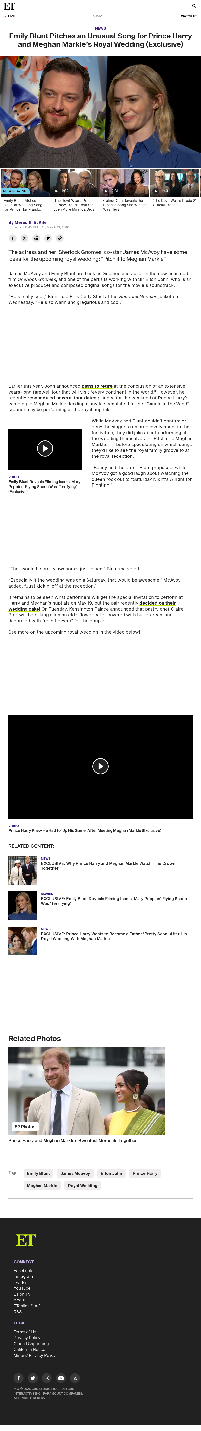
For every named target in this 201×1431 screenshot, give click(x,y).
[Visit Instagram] (47, 1379)
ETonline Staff (27, 1306)
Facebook (23, 1271)
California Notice (29, 1350)
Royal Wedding (82, 1185)
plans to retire (97, 386)
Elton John (111, 1173)
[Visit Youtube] (61, 1378)
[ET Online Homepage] (11, 6)
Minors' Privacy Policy (35, 1356)
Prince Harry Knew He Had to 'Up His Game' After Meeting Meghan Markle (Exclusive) (84, 830)
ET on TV (22, 1294)
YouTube (22, 1288)
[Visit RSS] (75, 1379)
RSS (18, 1312)
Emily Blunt (38, 1173)
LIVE (11, 16)
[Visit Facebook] (19, 1379)
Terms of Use (26, 1332)
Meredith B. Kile (31, 223)
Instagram (23, 1277)
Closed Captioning (31, 1344)
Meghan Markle (42, 1185)
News (100, 28)
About (19, 1300)
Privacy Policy (27, 1338)
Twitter (20, 1283)
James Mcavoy (75, 1173)
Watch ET (189, 16)
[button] (45, 448)
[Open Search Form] (194, 6)
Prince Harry (145, 1173)
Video (98, 16)
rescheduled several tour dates (61, 398)
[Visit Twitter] (33, 1379)
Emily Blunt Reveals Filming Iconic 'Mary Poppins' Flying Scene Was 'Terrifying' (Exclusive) (44, 487)
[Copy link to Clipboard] (59, 239)
